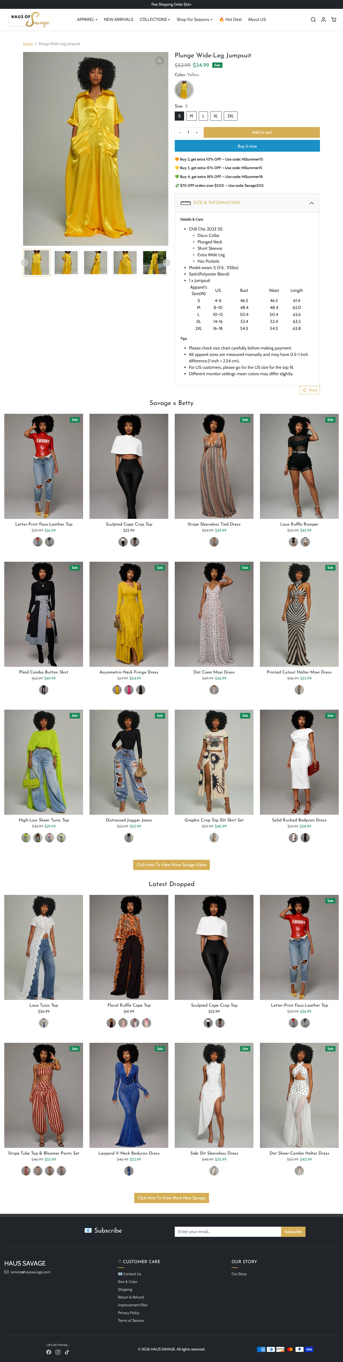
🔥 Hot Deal (230, 19)
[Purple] (134, 1023)
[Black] (49, 542)
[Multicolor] (214, 542)
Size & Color (127, 1281)
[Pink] (49, 837)
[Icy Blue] (123, 1023)
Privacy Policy (128, 1312)
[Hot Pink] (129, 689)
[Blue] (129, 1171)
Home (28, 43)
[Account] (323, 20)
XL (216, 115)
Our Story (239, 1273)
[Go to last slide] (24, 262)
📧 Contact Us (129, 1273)
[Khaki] (37, 1171)
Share (313, 390)
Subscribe (293, 1231)
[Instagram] (57, 1352)
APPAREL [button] (85, 19)
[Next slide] (166, 262)
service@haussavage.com (30, 1272)
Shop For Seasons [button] (193, 19)
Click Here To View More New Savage (172, 1197)
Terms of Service (131, 1320)
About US (257, 19)
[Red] (37, 542)
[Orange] (111, 1023)
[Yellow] (184, 89)
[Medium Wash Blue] (129, 837)
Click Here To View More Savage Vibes (171, 864)
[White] (123, 542)
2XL (230, 115)
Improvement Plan (133, 1305)
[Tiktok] (67, 1352)
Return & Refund (131, 1297)
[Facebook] (48, 1352)
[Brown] (37, 837)
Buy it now (247, 146)
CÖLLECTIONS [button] (153, 19)
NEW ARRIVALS (118, 19)
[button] (313, 20)
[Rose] (146, 1023)
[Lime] (26, 837)
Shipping (125, 1289)
